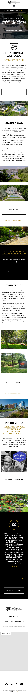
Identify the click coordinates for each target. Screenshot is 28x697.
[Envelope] (21, 684)
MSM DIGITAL (16, 691)
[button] (14, 6)
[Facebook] (6, 684)
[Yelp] (16, 684)
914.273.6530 (21, 10)
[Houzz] (11, 684)
